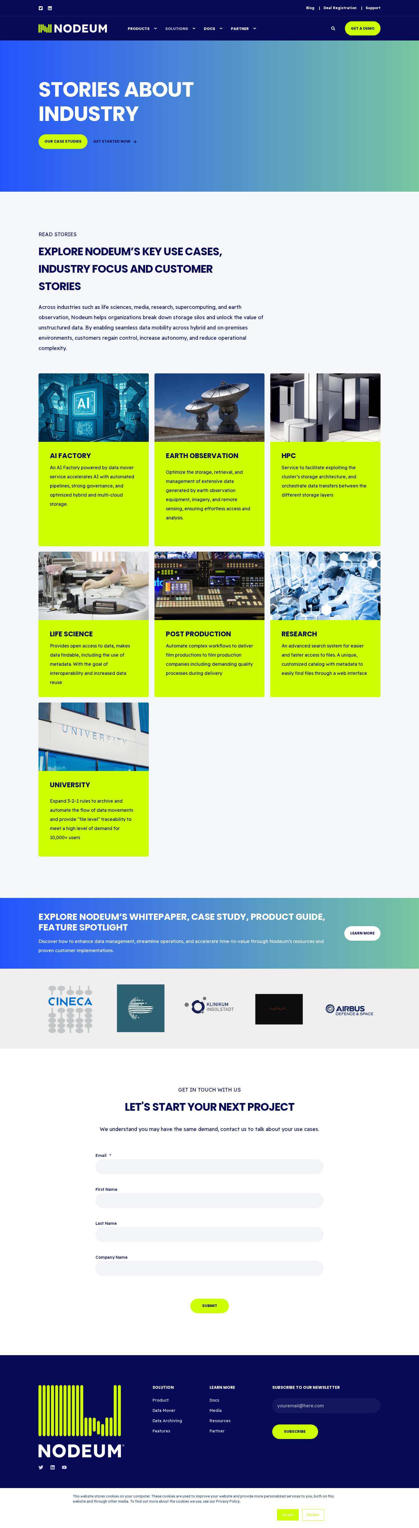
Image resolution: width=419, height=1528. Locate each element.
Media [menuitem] (216, 1410)
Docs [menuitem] (209, 28)
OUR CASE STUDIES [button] (63, 141)
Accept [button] (288, 1515)
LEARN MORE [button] (362, 933)
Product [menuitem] (160, 1400)
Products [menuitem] (139, 28)
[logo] (81, 1421)
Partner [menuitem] (240, 28)
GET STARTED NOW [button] (112, 141)
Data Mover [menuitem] (163, 1410)
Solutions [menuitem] (176, 28)
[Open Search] (333, 28)
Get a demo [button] (363, 28)
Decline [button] (313, 1515)
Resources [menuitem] (220, 1420)
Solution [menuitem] (163, 1387)
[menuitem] (310, 8)
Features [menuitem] (161, 1431)
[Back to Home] (72, 28)
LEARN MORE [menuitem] (222, 1387)
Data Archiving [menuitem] (167, 1420)
